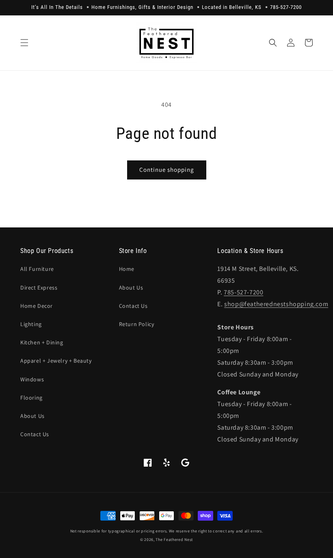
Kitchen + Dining (41, 342)
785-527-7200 (243, 292)
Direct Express (38, 287)
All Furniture (37, 269)
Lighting (31, 324)
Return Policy (136, 324)
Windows (32, 379)
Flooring (31, 397)
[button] (24, 43)
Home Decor (36, 305)
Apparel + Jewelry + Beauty (56, 360)
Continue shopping (166, 169)
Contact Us (34, 434)
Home (126, 269)
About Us (32, 416)
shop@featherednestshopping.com (276, 304)
